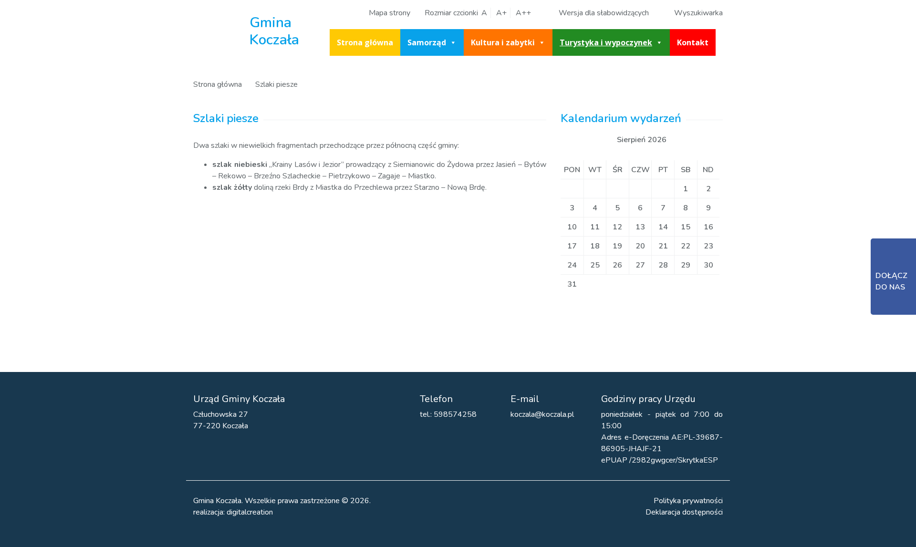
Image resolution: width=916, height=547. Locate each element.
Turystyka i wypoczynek (606, 42)
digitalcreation (250, 512)
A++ (523, 13)
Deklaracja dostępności (684, 512)
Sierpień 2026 (641, 139)
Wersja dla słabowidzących (604, 13)
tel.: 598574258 (448, 414)
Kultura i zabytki (503, 42)
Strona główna (365, 42)
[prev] (600, 140)
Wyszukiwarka (698, 13)
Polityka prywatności (688, 500)
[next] (683, 140)
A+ (501, 13)
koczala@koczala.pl (542, 414)
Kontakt (692, 42)
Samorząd (426, 42)
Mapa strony (389, 13)
